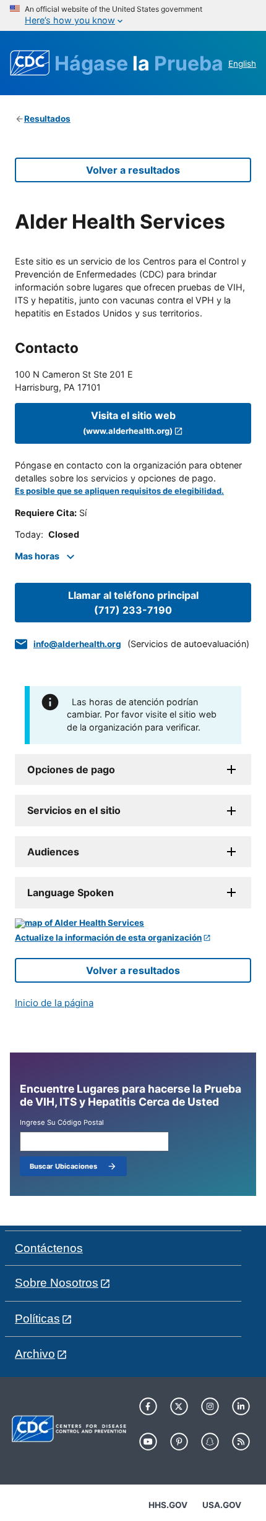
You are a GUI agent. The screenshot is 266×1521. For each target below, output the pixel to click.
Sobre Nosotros (56, 1282)
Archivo (35, 1353)
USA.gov (221, 1505)
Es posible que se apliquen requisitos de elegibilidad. (119, 491)
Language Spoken (70, 892)
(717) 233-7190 (133, 602)
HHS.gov (167, 1505)
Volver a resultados (133, 170)
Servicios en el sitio (74, 810)
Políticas (37, 1318)
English (242, 64)
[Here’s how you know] (133, 15)
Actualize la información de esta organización (108, 938)
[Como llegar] (133, 923)
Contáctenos (49, 1248)
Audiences (53, 851)
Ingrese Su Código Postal (62, 1123)
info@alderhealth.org (77, 644)
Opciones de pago (71, 769)
